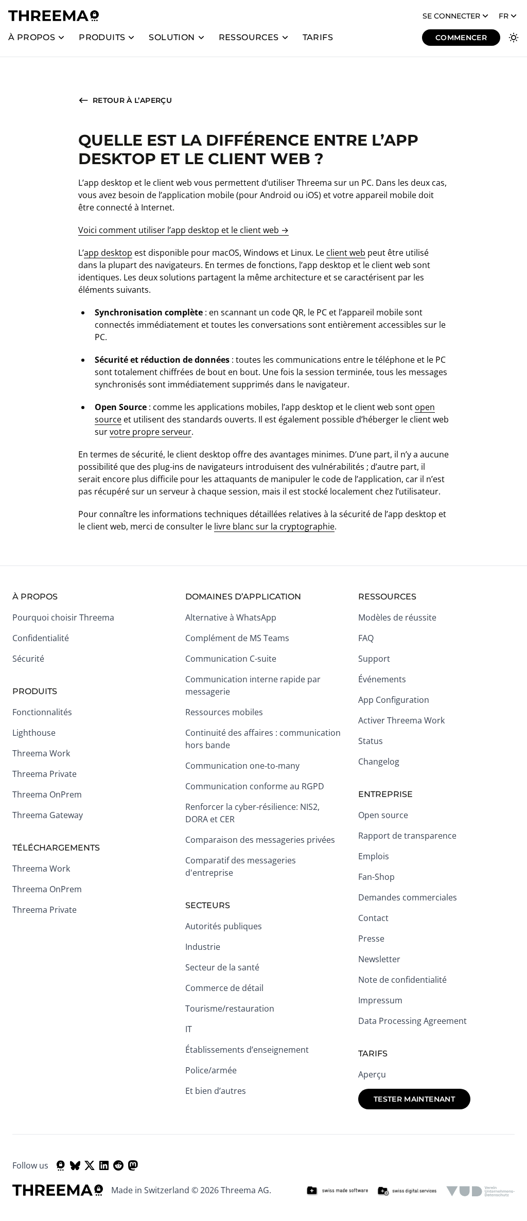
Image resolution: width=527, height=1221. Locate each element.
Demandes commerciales (407, 897)
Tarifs (318, 37)
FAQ (366, 638)
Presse (371, 938)
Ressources (249, 37)
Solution (172, 37)
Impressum (380, 1000)
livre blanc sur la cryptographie (274, 526)
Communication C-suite (230, 658)
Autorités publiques (223, 926)
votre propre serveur (150, 431)
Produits (102, 37)
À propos (31, 37)
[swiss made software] (337, 1191)
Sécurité (28, 658)
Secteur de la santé (222, 967)
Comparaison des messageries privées (260, 839)
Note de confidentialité (402, 979)
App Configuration (393, 699)
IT (188, 1029)
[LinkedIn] (104, 1165)
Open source (383, 815)
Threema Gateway (47, 815)
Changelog (378, 761)
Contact (373, 918)
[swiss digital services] (407, 1191)
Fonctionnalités (42, 712)
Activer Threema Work (401, 720)
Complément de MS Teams (237, 638)
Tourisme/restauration (229, 1008)
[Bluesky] (75, 1165)
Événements (382, 679)
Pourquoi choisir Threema (63, 617)
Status (370, 741)
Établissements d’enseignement (247, 1049)
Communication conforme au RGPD (254, 786)
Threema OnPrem (47, 794)
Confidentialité (40, 638)
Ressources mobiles (224, 712)
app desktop (108, 252)
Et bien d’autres (215, 1090)
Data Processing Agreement (412, 1021)
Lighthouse (34, 732)
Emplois (373, 856)
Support (374, 658)
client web (345, 252)
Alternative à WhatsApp (230, 617)
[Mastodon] (133, 1165)
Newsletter (379, 959)
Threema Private (44, 774)
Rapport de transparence (407, 835)
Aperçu (372, 1074)
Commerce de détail (224, 988)
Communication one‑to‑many (242, 765)
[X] (89, 1165)
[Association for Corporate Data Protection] (480, 1191)
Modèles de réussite (397, 617)
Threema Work (41, 753)
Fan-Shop (376, 876)
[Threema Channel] (61, 1165)
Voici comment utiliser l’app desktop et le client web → (183, 230)
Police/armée (211, 1070)
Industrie (202, 946)
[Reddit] (118, 1165)
